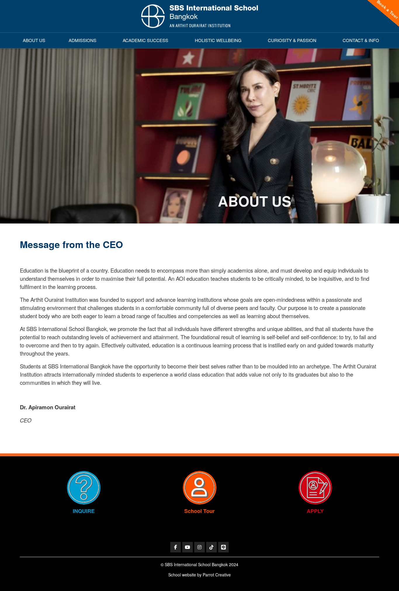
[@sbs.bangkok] (211, 547)
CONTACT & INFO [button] (361, 40)
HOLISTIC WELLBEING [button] (218, 40)
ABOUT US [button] (34, 40)
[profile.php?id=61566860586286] (175, 547)
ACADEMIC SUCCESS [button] (145, 40)
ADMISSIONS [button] (82, 40)
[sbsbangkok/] (199, 547)
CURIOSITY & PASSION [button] (292, 40)
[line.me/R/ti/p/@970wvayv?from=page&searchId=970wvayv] (223, 547)
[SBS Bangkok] (199, 16)
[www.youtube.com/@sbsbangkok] (187, 547)
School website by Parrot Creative (199, 575)
